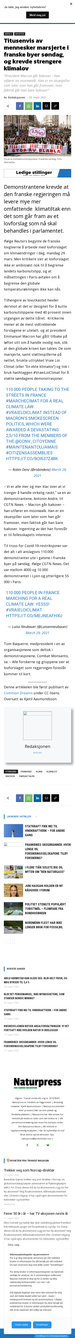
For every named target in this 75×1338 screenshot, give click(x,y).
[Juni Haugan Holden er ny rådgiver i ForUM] (13, 890)
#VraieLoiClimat (24, 412)
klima (39, 771)
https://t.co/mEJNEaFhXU (34, 615)
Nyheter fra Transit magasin (29, 1160)
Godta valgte (21, 1324)
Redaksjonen (37, 746)
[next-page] (12, 941)
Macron (10, 776)
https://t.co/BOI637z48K (32, 458)
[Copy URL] (55, 106)
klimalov (52, 771)
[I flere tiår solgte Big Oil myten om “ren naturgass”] (13, 871)
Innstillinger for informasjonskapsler (51, 1336)
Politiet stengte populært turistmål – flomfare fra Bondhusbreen (45, 909)
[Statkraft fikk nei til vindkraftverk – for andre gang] (13, 830)
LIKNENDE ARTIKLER (19, 816)
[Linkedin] (37, 106)
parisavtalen (26, 776)
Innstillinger (42, 1324)
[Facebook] (20, 106)
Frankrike (26, 771)
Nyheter (19, 33)
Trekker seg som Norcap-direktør (29, 1170)
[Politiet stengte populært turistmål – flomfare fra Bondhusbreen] (13, 908)
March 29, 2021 (37, 632)
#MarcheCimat (22, 401)
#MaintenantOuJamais (32, 447)
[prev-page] (6, 941)
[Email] (46, 106)
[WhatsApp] (28, 106)
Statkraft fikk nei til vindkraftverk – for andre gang (45, 830)
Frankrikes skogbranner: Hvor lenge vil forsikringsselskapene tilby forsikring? (31, 1044)
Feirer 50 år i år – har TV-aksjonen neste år (36, 1213)
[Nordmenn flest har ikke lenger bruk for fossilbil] (13, 927)
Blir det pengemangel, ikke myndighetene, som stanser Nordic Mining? (34, 996)
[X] (37, 1145)
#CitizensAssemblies (29, 452)
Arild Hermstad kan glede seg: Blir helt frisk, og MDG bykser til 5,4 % (35, 980)
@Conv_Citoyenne (35, 441)
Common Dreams (18, 693)
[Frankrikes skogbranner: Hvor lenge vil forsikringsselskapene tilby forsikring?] (13, 849)
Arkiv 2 (8, 33)
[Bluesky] (48, 1145)
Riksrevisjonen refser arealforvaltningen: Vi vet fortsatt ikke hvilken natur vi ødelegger (36, 1028)
